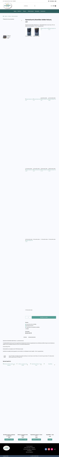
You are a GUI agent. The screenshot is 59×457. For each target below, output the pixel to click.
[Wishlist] (48, 1)
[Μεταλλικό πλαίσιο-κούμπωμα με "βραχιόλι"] (9, 398)
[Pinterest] (51, 1)
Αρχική (15, 11)
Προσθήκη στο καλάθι (44, 317)
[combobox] (28, 6)
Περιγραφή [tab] (25, 337)
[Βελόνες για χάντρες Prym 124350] (23, 398)
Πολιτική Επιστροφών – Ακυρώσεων (29, 449)
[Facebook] (50, 1)
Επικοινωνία (43, 11)
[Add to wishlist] (14, 365)
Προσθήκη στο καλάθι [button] (9, 439)
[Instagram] (52, 449)
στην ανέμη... (6, 452)
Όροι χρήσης (29, 450)
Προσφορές (37, 11)
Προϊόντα (19, 11)
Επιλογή (50, 439)
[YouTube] (55, 1)
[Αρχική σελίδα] (3, 16)
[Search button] (35, 6)
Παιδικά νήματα (31, 11)
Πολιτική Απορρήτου (29, 452)
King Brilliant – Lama (50, 434)
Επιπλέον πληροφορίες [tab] (31, 337)
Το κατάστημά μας (29, 446)
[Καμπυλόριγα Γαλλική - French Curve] (36, 398)
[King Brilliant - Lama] (50, 398)
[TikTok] (54, 1)
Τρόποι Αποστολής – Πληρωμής (29, 447)
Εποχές (24, 11)
